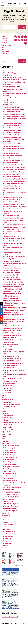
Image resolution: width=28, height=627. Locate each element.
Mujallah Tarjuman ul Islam (12, 492)
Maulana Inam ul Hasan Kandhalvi (14, 179)
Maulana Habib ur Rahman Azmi (13, 165)
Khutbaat (5, 441)
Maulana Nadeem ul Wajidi (12, 199)
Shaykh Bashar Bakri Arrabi (12, 358)
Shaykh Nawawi (8, 368)
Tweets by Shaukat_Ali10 (10, 617)
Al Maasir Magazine (9, 452)
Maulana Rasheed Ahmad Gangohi (14, 227)
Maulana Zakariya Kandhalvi (12, 279)
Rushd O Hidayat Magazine (12, 497)
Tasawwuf (5, 548)
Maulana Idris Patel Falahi (11, 174)
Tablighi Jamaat (7, 543)
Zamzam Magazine (9, 508)
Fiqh (3, 47)
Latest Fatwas (6, 45)
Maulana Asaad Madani (11, 153)
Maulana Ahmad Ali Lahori (12, 137)
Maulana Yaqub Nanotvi (11, 270)
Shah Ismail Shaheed (10, 347)
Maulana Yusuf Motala (10, 277)
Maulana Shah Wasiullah (11, 241)
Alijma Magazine (8, 462)
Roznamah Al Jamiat (10, 494)
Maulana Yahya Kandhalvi (11, 268)
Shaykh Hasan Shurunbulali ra (13, 363)
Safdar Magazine (9, 499)
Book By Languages (8, 383)
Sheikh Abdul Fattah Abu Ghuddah (14, 379)
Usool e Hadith (8, 415)
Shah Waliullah (8, 349)
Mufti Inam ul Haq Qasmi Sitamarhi (14, 303)
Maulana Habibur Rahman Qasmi (14, 167)
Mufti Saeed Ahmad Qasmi (12, 330)
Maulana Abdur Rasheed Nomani (14, 128)
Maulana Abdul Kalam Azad (12, 112)
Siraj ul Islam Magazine (11, 504)
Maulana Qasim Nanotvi (11, 215)
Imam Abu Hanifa (9, 102)
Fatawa (4, 49)
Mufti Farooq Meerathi (10, 298)
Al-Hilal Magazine (9, 459)
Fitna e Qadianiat (7, 400)
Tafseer (5, 522)
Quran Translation (9, 520)
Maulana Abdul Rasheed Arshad (13, 116)
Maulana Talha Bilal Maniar (12, 261)
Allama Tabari (8, 84)
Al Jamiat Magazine (9, 448)
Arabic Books (6, 41)
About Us (4, 53)
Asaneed (6, 413)
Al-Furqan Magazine (10, 457)
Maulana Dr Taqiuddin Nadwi (12, 155)
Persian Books (8, 388)
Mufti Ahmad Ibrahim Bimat (12, 293)
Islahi (3, 439)
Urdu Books (5, 39)
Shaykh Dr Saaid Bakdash (11, 361)
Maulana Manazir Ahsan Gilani (13, 183)
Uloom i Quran (8, 524)
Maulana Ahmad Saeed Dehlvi (13, 144)
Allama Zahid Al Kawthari (11, 87)
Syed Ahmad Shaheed (10, 381)
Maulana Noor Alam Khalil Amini (13, 209)
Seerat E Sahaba (7, 536)
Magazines (5, 51)
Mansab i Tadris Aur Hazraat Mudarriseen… (9, 592)
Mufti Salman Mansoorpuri (12, 333)
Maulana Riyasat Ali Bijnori (12, 229)
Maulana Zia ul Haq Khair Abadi (13, 282)
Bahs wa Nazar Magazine (11, 466)
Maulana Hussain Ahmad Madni (13, 172)
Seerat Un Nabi (7, 538)
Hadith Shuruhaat (7, 43)
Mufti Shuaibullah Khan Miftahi (13, 340)
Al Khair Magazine (9, 450)
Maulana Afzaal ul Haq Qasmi (13, 135)
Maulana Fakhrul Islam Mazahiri (13, 160)
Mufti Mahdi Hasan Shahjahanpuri (14, 308)
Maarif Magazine (8, 478)
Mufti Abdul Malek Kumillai (12, 286)
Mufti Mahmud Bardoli (10, 312)
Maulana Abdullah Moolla (11, 125)
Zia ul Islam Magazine (10, 511)
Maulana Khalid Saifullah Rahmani (14, 181)
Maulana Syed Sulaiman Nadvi (13, 259)
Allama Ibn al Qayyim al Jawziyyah (14, 80)
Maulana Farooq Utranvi (11, 162)
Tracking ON (14, 608)
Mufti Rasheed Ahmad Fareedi (13, 328)
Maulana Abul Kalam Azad (12, 132)
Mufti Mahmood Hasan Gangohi (13, 310)
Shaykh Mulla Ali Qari (10, 365)
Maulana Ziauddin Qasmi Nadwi (13, 284)
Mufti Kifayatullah (9, 305)
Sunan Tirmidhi (8, 429)
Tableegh (5, 541)
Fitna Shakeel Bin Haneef (11, 404)
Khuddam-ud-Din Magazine (12, 476)
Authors (4, 71)
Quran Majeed (6, 515)
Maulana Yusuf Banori (10, 275)
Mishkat (5, 420)
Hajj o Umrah (6, 432)
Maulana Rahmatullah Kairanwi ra (14, 225)
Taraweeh (5, 545)
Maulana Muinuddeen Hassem (13, 197)
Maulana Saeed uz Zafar (11, 236)
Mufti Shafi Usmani (9, 337)
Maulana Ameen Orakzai (11, 146)
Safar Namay (6, 529)
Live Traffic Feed (10, 569)
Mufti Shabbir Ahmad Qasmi (12, 335)
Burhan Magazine (9, 469)
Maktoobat (5, 513)
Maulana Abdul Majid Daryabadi (13, 114)
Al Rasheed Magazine (10, 455)
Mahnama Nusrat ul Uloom (12, 487)
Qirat (5, 517)
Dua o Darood (6, 393)
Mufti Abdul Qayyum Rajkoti (12, 289)
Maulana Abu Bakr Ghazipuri (12, 130)
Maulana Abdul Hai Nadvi (11, 107)
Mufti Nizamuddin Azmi (11, 326)
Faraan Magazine (9, 471)
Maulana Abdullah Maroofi (12, 123)
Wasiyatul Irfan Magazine (11, 506)
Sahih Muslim (7, 427)
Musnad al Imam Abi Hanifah (12, 422)
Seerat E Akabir (7, 534)
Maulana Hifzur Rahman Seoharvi (14, 169)
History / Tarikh (7, 434)
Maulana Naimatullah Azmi (12, 202)
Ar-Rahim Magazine (9, 464)
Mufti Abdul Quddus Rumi (11, 291)
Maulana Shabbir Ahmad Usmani (14, 238)
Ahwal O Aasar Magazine (11, 445)
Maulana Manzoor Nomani (12, 186)
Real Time (10, 608)
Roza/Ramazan (7, 527)
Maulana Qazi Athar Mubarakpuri (14, 218)
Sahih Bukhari (7, 425)
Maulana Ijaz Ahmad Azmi (11, 176)
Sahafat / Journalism (9, 531)
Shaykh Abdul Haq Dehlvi (11, 356)
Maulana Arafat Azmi (10, 151)
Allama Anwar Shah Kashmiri (12, 77)
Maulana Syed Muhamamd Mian (14, 256)
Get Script (5, 608)
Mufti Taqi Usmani (9, 342)
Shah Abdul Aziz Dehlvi (10, 344)
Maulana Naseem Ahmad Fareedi (14, 204)
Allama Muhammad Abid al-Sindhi (14, 82)
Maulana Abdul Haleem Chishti (13, 109)
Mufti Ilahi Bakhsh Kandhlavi (12, 301)
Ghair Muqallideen (9, 406)
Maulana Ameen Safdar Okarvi (13, 148)
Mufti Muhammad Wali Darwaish (14, 319)
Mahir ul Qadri (8, 105)
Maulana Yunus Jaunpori (11, 272)
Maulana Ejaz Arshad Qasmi (12, 158)
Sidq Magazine (8, 501)
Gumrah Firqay (7, 402)
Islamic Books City (14, 3)
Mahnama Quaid (8, 489)
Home (3, 36)
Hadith (4, 411)
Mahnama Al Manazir (10, 480)
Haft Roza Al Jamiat (9, 473)
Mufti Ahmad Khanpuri (10, 296)
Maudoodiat (7, 409)
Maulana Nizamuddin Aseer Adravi (14, 206)
